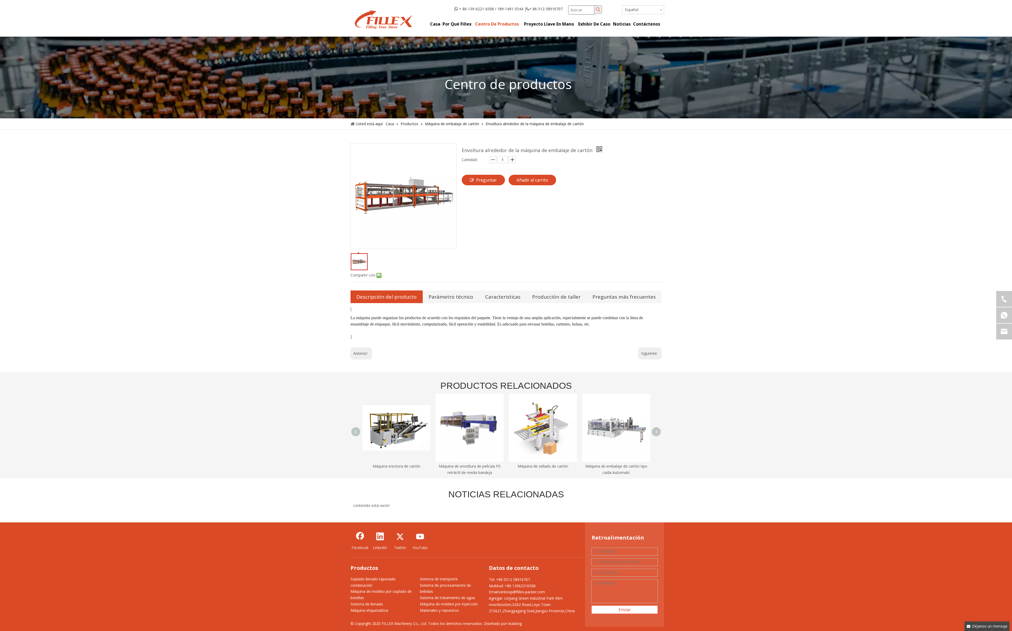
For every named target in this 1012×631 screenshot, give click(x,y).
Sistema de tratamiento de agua (447, 597)
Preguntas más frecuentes (624, 296)
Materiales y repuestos (439, 610)
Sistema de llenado (367, 603)
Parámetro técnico (451, 296)
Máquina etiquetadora (369, 610)
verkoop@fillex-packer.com (522, 591)
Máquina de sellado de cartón (543, 466)
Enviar (625, 610)
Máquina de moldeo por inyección (449, 603)
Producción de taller (556, 296)
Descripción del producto (386, 296)
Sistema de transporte (439, 578)
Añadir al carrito (532, 180)
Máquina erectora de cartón (396, 466)
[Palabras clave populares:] (598, 9)
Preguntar (486, 180)
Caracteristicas (502, 296)
